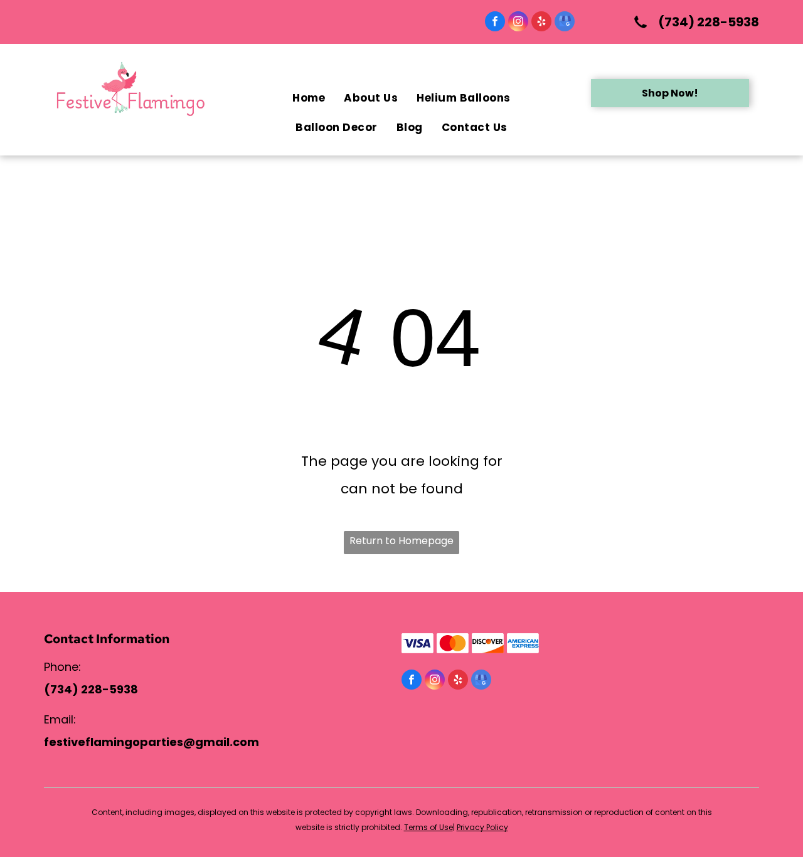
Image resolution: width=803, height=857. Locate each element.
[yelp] (541, 22)
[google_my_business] (565, 22)
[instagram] (518, 22)
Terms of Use (428, 827)
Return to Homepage (401, 541)
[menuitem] (308, 98)
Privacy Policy (482, 827)
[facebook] (495, 22)
